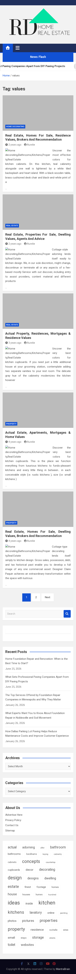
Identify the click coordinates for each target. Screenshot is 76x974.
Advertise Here (13, 814)
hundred (52, 894)
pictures (28, 921)
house (12, 894)
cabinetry (58, 854)
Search (67, 614)
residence (37, 929)
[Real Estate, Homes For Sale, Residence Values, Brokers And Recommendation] (38, 113)
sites (65, 930)
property (16, 929)
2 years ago (14, 144)
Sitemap (10, 830)
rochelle (53, 930)
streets (52, 938)
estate (13, 886)
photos (12, 921)
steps (24, 938)
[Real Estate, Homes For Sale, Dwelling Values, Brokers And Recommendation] (38, 509)
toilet (11, 945)
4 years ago (14, 441)
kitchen (47, 903)
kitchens (16, 912)
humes (39, 894)
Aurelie (31, 144)
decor (29, 869)
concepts (31, 861)
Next (47, 597)
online (50, 912)
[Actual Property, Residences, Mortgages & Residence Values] (38, 311)
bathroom (58, 847)
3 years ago (14, 342)
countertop (50, 862)
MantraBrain (63, 969)
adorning (28, 847)
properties (48, 920)
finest (28, 887)
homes (55, 887)
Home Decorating (15, 126)
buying (45, 854)
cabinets (12, 862)
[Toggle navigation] (17, 48)
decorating (47, 870)
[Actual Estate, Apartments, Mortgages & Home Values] (38, 410)
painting (64, 913)
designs (33, 878)
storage (38, 937)
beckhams (31, 854)
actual (12, 847)
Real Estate (12, 225)
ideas (14, 903)
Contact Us (11, 825)
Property (11, 424)
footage (41, 887)
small (11, 937)
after (42, 848)
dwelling (50, 878)
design (15, 878)
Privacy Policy (13, 820)
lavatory (36, 913)
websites (27, 945)
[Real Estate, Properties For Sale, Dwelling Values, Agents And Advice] (38, 212)
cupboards (14, 869)
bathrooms (14, 853)
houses (26, 894)
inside (29, 903)
